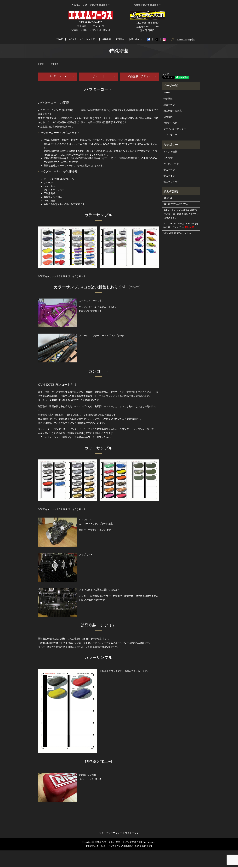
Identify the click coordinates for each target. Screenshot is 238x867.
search (174, 39)
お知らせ (168, 157)
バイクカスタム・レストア (81, 39)
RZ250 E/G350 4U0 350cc (176, 204)
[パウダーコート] (57, 312)
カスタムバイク (171, 163)
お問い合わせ (135, 39)
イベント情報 (170, 151)
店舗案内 (119, 39)
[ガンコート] (57, 532)
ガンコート (98, 76)
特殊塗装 (106, 39)
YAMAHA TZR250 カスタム (177, 233)
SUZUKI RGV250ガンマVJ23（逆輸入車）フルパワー (181, 225)
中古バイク (169, 176)
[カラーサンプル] (67, 247)
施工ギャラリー (171, 182)
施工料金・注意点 (173, 111)
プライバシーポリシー (175, 129)
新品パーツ (169, 105)
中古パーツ (169, 170)
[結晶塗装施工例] (57, 787)
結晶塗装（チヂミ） (139, 76)
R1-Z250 (168, 198)
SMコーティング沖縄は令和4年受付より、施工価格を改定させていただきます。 (181, 214)
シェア (165, 74)
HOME (60, 39)
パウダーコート (57, 76)
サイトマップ (170, 135)
